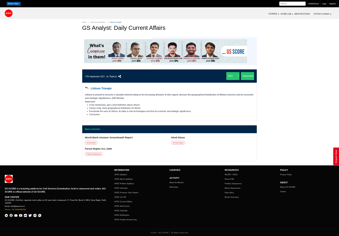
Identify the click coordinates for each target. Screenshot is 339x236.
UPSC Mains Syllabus (123, 179)
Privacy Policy (286, 174)
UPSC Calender (121, 210)
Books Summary (232, 197)
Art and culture (178, 143)
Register (332, 4)
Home (84, 22)
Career (283, 191)
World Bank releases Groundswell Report (109, 137)
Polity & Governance (94, 154)
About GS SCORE (287, 187)
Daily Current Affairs (98, 22)
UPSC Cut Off (120, 197)
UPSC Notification (121, 215)
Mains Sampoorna (232, 188)
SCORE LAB (286, 14)
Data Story (229, 192)
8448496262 (313, 4)
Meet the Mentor (177, 182)
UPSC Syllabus (120, 174)
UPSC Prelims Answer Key (125, 220)
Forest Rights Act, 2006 (98, 148)
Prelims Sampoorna (233, 183)
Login (324, 4)
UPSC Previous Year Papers (126, 192)
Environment (91, 143)
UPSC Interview (121, 188)
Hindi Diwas (178, 137)
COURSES (272, 14)
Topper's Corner (321, 14)
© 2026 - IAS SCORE (159, 233)
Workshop (174, 187)
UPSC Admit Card (121, 206)
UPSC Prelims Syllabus (124, 183)
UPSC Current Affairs (123, 201)
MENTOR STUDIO (302, 14)
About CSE (229, 179)
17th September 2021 (95, 76)
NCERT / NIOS (231, 174)
